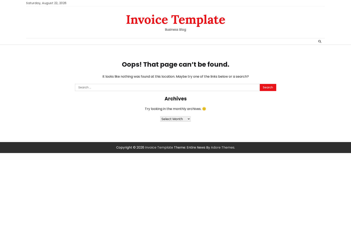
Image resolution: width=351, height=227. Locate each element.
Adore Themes (222, 147)
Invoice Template (175, 19)
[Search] (320, 41)
